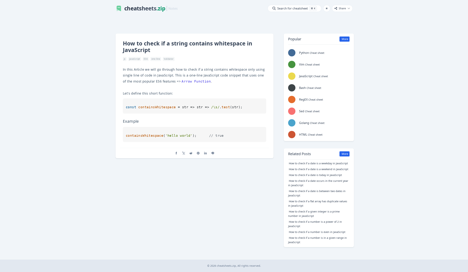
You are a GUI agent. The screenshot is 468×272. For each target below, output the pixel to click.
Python (311, 53)
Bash (310, 88)
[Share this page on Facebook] (176, 153)
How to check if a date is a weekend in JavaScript (318, 169)
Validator (169, 58)
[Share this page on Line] (212, 153)
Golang (311, 123)
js (125, 58)
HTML (310, 135)
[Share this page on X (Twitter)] (183, 153)
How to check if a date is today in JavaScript (315, 175)
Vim (309, 64)
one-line (155, 58)
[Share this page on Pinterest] (198, 153)
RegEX (311, 99)
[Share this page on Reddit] (190, 153)
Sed (309, 111)
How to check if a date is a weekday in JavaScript (318, 163)
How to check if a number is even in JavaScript (317, 232)
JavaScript (134, 58)
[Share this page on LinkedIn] (205, 153)
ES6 (146, 58)
